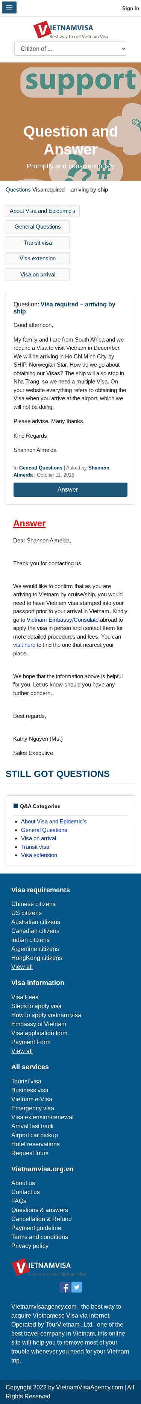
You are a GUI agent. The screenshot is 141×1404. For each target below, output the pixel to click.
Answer (68, 489)
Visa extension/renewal (42, 1117)
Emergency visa (32, 1108)
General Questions (38, 226)
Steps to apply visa (36, 1006)
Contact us (25, 1192)
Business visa (30, 1090)
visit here (24, 645)
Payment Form (30, 1042)
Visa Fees (24, 997)
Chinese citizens (33, 904)
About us (23, 1183)
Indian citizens (30, 940)
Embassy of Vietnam (38, 1024)
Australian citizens (35, 922)
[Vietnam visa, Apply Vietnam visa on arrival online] (70, 29)
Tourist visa (26, 1081)
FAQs (18, 1201)
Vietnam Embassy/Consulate (63, 620)
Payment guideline (36, 1228)
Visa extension (38, 258)
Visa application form (39, 1033)
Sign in (130, 8)
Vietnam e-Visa (31, 1099)
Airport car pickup (34, 1135)
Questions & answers (39, 1210)
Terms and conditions (39, 1237)
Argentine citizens (35, 949)
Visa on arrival (37, 274)
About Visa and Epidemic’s (54, 821)
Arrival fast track (32, 1126)
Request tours (30, 1153)
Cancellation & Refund (41, 1219)
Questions (18, 189)
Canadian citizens (35, 931)
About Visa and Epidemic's (43, 211)
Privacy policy (30, 1246)
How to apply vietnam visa (46, 1015)
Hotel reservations (35, 1144)
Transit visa (38, 242)
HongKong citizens (36, 958)
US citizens (26, 913)
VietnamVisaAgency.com (89, 1387)
